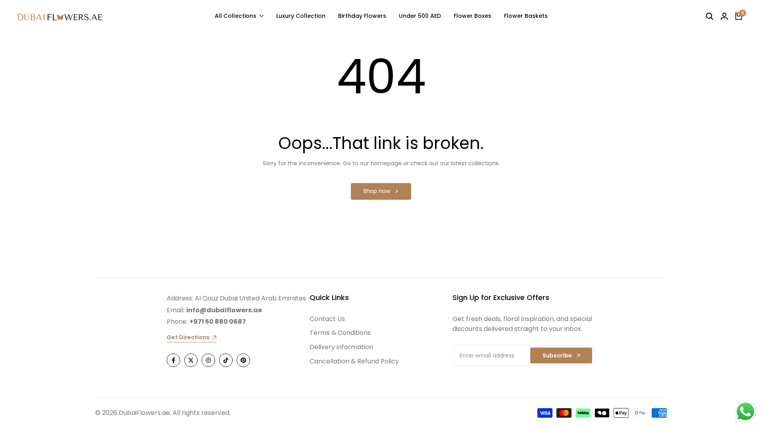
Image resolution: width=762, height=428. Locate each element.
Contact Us (327, 318)
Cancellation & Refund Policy (354, 361)
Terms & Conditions (340, 332)
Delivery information (341, 347)
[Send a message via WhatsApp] (745, 411)
